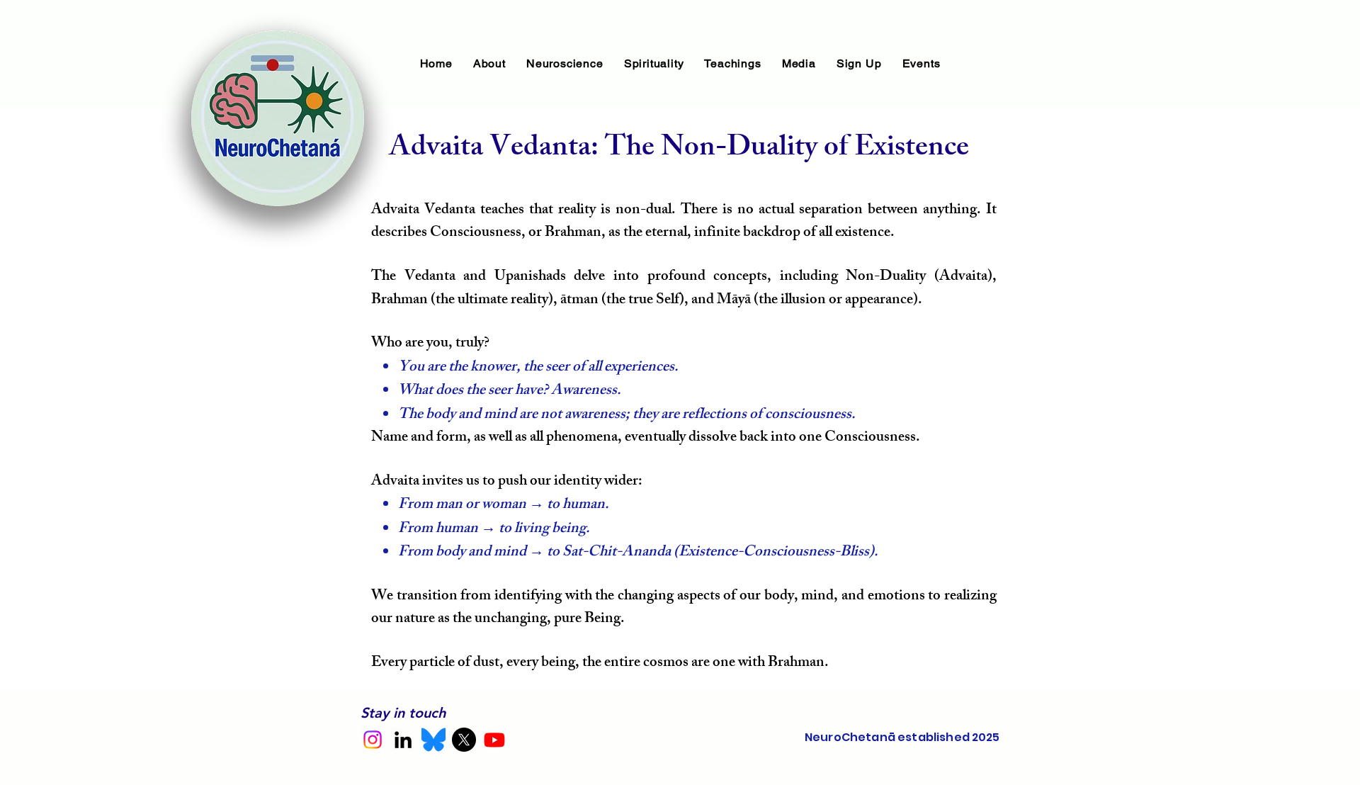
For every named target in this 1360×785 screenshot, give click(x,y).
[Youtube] (494, 740)
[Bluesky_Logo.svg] (433, 740)
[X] (464, 740)
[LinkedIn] (403, 740)
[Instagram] (373, 740)
